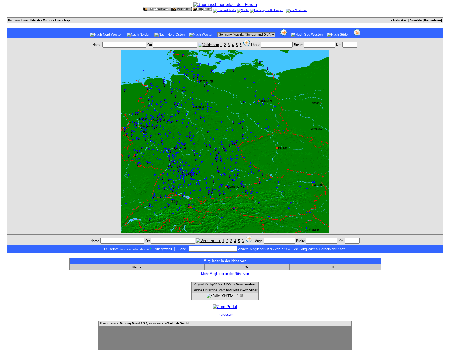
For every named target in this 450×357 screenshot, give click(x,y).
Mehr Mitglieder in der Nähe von (225, 274)
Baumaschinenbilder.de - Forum (30, 20)
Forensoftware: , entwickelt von (144, 323)
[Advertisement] (225, 338)
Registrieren (432, 20)
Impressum (225, 314)
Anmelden (416, 20)
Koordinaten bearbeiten (134, 249)
